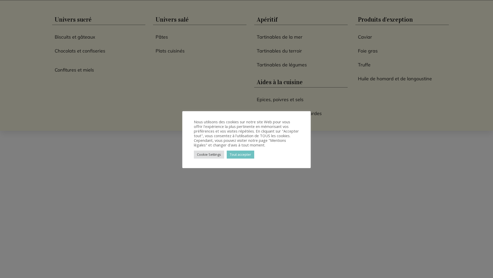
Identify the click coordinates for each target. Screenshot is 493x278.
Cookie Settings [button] (209, 154)
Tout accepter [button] (240, 154)
